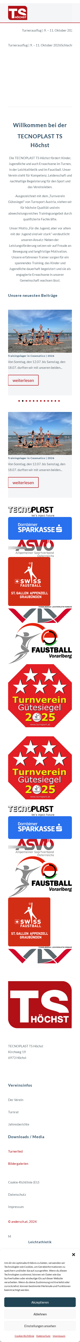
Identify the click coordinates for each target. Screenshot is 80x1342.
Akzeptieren (40, 1302)
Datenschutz (43, 1335)
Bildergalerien (18, 1163)
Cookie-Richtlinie (24, 1335)
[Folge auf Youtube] (28, 1070)
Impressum (59, 1335)
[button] (73, 1254)
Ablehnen (40, 1314)
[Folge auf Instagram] (20, 1070)
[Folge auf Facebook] (11, 1070)
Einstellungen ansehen (40, 1326)
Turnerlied (15, 1151)
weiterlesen (23, 380)
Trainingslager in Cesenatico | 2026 (31, 355)
